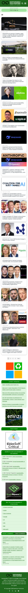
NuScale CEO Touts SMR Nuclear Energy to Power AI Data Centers (13, 239)
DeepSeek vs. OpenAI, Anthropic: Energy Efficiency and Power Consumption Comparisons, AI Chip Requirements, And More (13, 171)
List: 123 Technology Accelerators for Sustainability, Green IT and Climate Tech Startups (13, 399)
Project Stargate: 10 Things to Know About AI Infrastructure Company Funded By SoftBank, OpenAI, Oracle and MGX (13, 218)
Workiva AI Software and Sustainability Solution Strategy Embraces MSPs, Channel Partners (13, 104)
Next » (19, 358)
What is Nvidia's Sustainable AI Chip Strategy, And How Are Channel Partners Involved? (13, 59)
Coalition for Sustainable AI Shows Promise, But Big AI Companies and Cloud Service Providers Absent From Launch (13, 195)
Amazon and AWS (8, 507)
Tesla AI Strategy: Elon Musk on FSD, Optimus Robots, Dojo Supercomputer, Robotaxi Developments (13, 82)
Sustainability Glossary (15, 479)
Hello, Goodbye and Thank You (10, 385)
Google (5, 516)
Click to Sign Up (14, 10)
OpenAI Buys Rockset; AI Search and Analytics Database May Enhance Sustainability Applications (12, 283)
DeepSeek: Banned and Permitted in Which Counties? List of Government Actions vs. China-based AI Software (12, 148)
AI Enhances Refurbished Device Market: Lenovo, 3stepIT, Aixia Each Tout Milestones (13, 329)
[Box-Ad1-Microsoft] (14, 370)
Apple (4, 510)
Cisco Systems (7, 513)
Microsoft (5, 529)
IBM (4, 526)
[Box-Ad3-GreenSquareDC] (14, 491)
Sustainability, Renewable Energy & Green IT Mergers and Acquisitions (13, 468)
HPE (4, 523)
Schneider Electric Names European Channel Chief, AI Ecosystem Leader (12, 261)
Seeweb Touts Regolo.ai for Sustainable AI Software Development (13, 126)
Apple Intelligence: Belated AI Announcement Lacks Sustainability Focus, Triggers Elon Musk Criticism (12, 351)
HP (4, 520)
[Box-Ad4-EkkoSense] (14, 440)
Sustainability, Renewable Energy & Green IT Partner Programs (13, 474)
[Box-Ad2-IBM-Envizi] (14, 417)
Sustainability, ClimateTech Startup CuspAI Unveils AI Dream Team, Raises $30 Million (12, 306)
